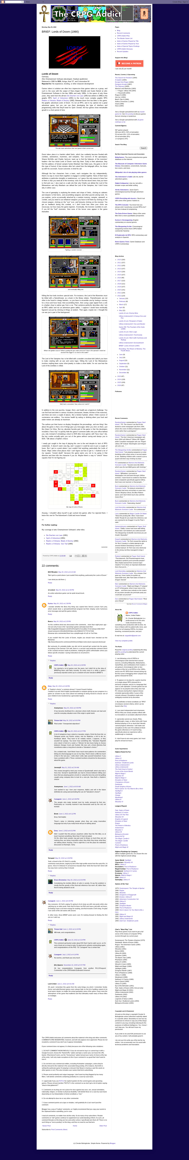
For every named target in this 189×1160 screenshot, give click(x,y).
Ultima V (118, 756)
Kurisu (50, 603)
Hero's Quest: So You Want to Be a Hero (129, 789)
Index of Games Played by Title (128, 41)
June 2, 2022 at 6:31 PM (67, 831)
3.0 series (121, 812)
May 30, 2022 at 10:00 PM (76, 880)
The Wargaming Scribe (123, 450)
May (121, 310)
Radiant (118, 556)
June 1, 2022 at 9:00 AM (72, 787)
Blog (118, 30)
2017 (119, 281)
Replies (53, 661)
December (123, 373)
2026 (119, 385)
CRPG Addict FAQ (123, 36)
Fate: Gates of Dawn (122, 810)
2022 (119, 296)
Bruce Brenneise (60, 880)
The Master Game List (124, 38)
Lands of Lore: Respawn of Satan (130, 321)
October (122, 366)
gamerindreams (120, 526)
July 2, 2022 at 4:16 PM (70, 955)
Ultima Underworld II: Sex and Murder (132, 324)
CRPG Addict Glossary (125, 49)
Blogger (112, 1143)
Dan (116, 599)
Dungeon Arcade (121, 84)
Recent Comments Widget (139, 604)
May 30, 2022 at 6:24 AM (67, 572)
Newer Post (46, 1126)
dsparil (117, 539)
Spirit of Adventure (53, 538)
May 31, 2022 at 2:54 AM (70, 767)
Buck (117, 486)
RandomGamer (120, 422)
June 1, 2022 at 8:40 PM (64, 901)
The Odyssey (119, 86)
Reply (50, 583)
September (123, 363)
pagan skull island (138, 556)
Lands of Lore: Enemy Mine (128, 313)
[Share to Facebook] (83, 556)
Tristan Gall (58, 720)
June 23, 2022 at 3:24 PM (76, 940)
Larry (117, 514)
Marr (116, 584)
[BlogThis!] (78, 556)
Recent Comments (123, 33)
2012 (119, 266)
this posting (129, 114)
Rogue (117, 823)
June (121, 354)
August (121, 360)
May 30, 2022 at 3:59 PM (72, 708)
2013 (119, 269)
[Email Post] (70, 555)
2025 (119, 382)
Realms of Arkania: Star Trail (57, 544)
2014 (119, 272)
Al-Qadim (118, 80)
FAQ (125, 706)
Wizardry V (119, 830)
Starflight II (118, 791)
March (121, 304)
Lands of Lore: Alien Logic (128, 332)
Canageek (58, 799)
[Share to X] (81, 556)
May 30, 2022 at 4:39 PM (63, 858)
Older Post (103, 1126)
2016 (119, 278)
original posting (127, 650)
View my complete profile (124, 641)
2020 (119, 290)
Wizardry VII (128, 862)
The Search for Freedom (123, 78)
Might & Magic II (120, 778)
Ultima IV (118, 799)
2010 (119, 260)
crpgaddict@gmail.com (133, 636)
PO (116, 463)
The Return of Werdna (122, 825)
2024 (119, 379)
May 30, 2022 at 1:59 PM (62, 603)
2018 (119, 284)
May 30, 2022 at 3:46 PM (61, 686)
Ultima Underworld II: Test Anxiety (130, 335)
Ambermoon (119, 828)
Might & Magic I (120, 773)
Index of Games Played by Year (128, 44)
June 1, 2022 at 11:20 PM (72, 929)
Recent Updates (122, 51)
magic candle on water (138, 514)
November (123, 370)
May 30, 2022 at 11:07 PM (77, 731)
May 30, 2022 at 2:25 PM (62, 621)
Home (75, 1126)
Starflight (118, 793)
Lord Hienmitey (120, 507)
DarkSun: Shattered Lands (124, 763)
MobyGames (119, 157)
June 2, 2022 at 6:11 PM (67, 814)
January (122, 298)
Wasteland (119, 797)
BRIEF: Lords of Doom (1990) (129, 346)
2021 (119, 293)
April (121, 307)
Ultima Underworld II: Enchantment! (131, 343)
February (122, 301)
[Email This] (76, 556)
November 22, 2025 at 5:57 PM (74, 965)
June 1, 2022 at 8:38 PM (70, 799)
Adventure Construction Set (129, 899)
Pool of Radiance (121, 760)
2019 (119, 287)
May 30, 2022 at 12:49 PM (65, 590)
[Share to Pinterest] (85, 556)
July (120, 357)
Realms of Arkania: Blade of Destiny (59, 541)
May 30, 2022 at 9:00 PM (71, 720)
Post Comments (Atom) (59, 1129)
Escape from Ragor (122, 82)
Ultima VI (122, 877)
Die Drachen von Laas (75, 96)
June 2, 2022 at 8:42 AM (65, 984)
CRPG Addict (59, 665)
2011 (119, 263)
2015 (119, 275)
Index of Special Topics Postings (128, 46)
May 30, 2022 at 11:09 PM (77, 665)
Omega (117, 795)
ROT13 (61, 1081)
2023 (119, 376)
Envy (50, 686)
